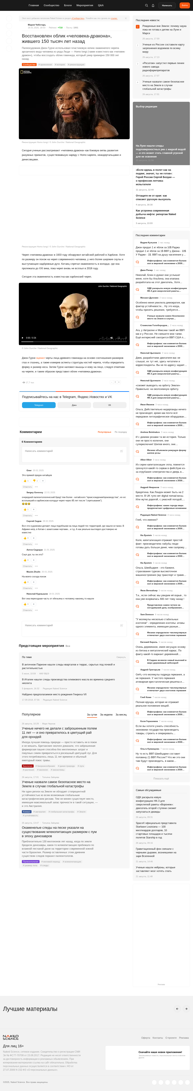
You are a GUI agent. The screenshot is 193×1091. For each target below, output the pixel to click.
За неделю (106, 714)
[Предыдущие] (177, 1008)
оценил (40, 358)
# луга (81, 766)
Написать (167, 5)
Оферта (145, 1038)
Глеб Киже (145, 697)
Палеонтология (30, 861)
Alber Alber (146, 459)
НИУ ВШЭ (44, 673)
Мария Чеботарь (37, 25)
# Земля (81, 811)
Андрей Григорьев (150, 669)
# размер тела (30, 865)
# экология (42, 770)
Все (68, 646)
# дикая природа (66, 766)
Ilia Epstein (146, 535)
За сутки (92, 714)
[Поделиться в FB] (9, 26)
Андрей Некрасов (149, 487)
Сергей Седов (34, 521)
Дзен (74, 405)
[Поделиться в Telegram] (9, 41)
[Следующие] (186, 1008)
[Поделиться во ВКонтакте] (9, 49)
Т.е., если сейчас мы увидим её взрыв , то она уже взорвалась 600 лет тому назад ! (161, 597)
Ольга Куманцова (149, 749)
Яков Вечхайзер (149, 590)
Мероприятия (84, 5)
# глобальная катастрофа (61, 811)
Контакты (158, 1038)
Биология (27, 766)
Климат (26, 811)
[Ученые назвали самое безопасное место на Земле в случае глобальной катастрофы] (114, 793)
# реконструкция (76, 64)
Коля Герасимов (149, 721)
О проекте (171, 1038)
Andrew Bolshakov (150, 432)
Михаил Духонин (149, 298)
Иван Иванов (147, 404)
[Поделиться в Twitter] (9, 33)
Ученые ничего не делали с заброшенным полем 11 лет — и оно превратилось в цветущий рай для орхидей (59, 732)
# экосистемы (57, 770)
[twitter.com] (154, 1082)
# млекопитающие (72, 861)
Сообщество (51, 5)
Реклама (184, 1038)
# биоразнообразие (45, 766)
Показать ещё (161, 778)
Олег (29, 470)
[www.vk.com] (160, 1082)
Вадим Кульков (148, 242)
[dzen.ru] (174, 1082)
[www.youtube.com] (167, 1082)
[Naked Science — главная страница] (15, 5)
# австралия (39, 811)
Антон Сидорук (35, 550)
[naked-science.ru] (187, 1082)
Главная (34, 5)
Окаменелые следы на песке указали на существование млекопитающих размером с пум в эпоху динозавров (59, 832)
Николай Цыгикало (150, 353)
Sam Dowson (147, 614)
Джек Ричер (146, 270)
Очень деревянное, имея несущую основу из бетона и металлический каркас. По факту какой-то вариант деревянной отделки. (161, 650)
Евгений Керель (149, 642)
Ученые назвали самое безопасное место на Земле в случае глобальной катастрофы (56, 784)
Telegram (38, 405)
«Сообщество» (77, 18)
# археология (45, 64)
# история (60, 64)
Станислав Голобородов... (154, 325)
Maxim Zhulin (33, 572)
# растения (28, 770)
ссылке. (114, 18)
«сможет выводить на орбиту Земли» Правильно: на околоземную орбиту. (158, 387)
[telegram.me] (180, 1082)
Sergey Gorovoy (35, 492)
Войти (185, 5)
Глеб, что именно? (147, 519)
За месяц (121, 714)
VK (109, 405)
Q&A (101, 5)
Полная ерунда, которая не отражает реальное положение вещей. (157, 704)
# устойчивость (30, 815)
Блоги (68, 5)
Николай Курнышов (37, 594)
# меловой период (50, 861)
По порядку (121, 432)
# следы (44, 865)
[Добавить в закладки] (9, 18)
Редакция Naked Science (55, 688)
